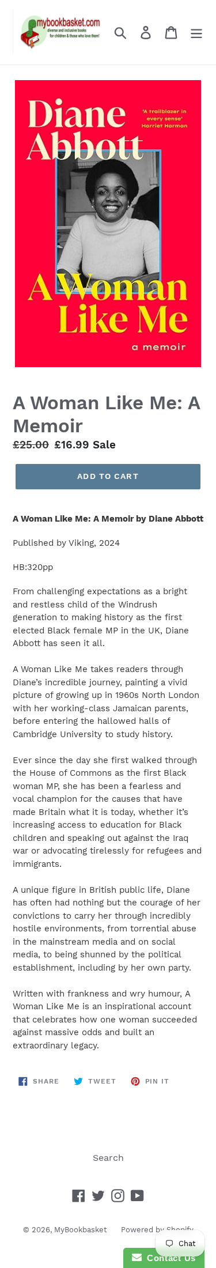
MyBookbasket (80, 1229)
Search (108, 1157)
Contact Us (169, 1258)
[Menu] (196, 33)
